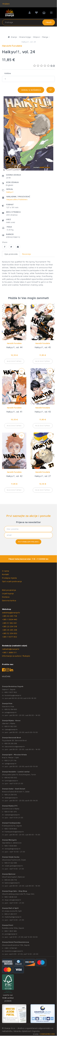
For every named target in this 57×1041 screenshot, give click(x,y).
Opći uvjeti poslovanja (12, 581)
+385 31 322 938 (10, 863)
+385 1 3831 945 (10, 931)
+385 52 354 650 (9, 633)
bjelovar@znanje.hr (12, 883)
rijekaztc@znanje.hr (12, 815)
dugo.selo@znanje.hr (13, 900)
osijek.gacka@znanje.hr (14, 866)
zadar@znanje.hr (11, 798)
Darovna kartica (9, 600)
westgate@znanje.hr (13, 849)
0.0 (53, 65)
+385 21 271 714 (10, 760)
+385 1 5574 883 (10, 829)
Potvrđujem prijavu (28, 542)
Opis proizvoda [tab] (11, 254)
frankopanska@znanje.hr (14, 832)
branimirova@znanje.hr (14, 951)
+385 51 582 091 (9, 623)
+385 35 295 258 (9, 630)
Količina (8, 73)
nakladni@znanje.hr (10, 649)
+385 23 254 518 (9, 626)
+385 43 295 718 (9, 616)
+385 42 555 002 (10, 778)
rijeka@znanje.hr (11, 729)
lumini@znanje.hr (11, 781)
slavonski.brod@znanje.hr (15, 746)
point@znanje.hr (11, 934)
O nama (5, 571)
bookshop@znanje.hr (13, 695)
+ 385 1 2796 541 (10, 948)
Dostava (5, 597)
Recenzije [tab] (26, 254)
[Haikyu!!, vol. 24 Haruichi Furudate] (4, 246)
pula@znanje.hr (11, 712)
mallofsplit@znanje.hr (13, 917)
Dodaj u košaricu (31, 90)
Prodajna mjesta (9, 578)
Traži (49, 22)
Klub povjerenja (9, 590)
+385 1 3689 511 (9, 652)
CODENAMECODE (47, 1034)
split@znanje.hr (11, 763)
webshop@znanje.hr (11, 612)
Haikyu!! (10, 192)
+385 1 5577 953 (9, 637)
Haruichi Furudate (14, 343)
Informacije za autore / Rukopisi (16, 656)
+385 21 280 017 (10, 914)
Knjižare (6, 3)
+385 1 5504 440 (9, 619)
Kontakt (5, 574)
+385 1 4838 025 (10, 897)
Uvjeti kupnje (8, 593)
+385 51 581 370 (10, 812)
